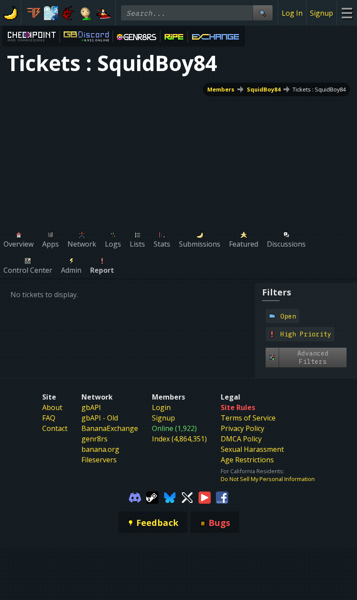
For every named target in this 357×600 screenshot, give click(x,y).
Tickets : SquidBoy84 (319, 89)
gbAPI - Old (99, 418)
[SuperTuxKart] (103, 13)
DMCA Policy (241, 439)
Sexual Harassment (252, 449)
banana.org (100, 449)
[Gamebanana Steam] (152, 497)
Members (220, 89)
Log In (292, 13)
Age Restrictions (247, 459)
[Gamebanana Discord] (135, 497)
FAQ (48, 418)
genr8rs (94, 439)
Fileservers (99, 459)
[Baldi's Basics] (85, 13)
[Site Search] (263, 12)
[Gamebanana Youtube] (205, 497)
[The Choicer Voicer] (51, 13)
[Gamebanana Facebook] (222, 497)
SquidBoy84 (263, 89)
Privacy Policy (242, 428)
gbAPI (91, 407)
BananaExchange (109, 428)
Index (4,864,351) (179, 439)
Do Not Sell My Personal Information (268, 479)
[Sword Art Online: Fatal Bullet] (33, 13)
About (52, 407)
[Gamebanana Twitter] (187, 497)
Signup (321, 13)
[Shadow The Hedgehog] (68, 13)
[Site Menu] (347, 13)
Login (161, 407)
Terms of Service (248, 418)
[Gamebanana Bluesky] (170, 497)
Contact (54, 428)
